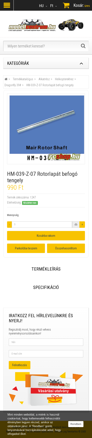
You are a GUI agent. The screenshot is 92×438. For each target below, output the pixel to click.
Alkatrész (44, 79)
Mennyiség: (13, 215)
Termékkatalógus (23, 79)
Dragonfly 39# (12, 85)
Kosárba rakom (46, 235)
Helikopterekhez (64, 79)
